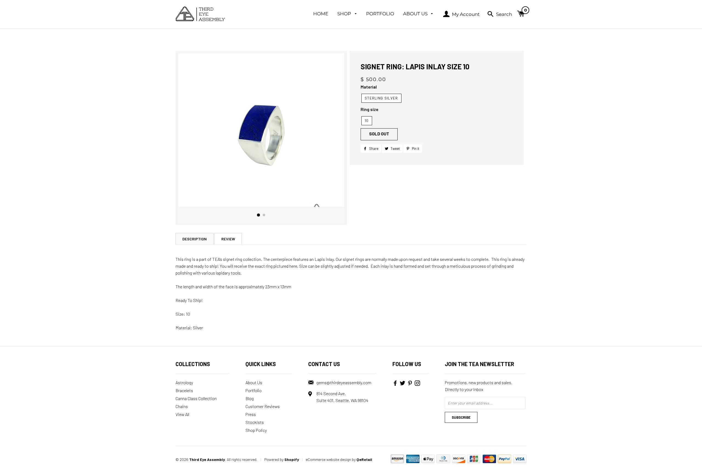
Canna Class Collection (196, 398)
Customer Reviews (262, 406)
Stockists (254, 422)
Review (228, 238)
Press (250, 414)
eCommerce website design (328, 459)
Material (369, 86)
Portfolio (380, 13)
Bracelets (184, 390)
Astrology (184, 382)
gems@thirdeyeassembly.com (343, 382)
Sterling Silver (381, 98)
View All (182, 414)
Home (320, 13)
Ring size (369, 109)
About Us (416, 13)
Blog (249, 398)
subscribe (461, 417)
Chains (182, 406)
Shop (344, 13)
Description (194, 238)
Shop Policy (256, 430)
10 (367, 120)
